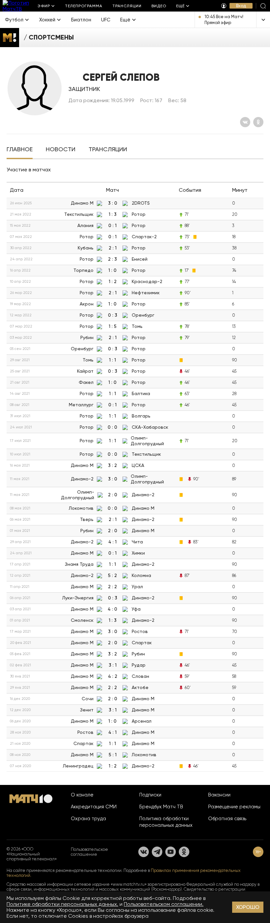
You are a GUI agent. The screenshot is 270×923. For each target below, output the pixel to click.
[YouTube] (170, 852)
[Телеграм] (157, 852)
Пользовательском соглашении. (163, 904)
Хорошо (247, 907)
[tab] (20, 150)
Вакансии (219, 795)
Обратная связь (227, 819)
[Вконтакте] (245, 122)
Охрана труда (88, 819)
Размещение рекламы (234, 807)
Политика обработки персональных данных (166, 822)
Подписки (150, 795)
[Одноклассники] (258, 122)
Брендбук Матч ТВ (161, 807)
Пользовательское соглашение (89, 852)
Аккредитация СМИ (94, 807)
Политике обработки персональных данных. (62, 904)
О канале (82, 795)
